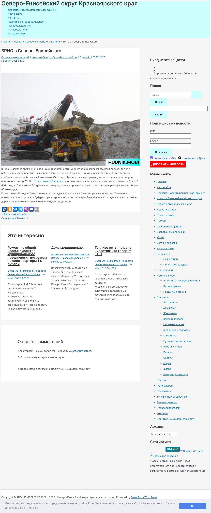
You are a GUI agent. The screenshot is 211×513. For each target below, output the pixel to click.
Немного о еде (166, 275)
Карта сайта (15, 13)
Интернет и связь (173, 324)
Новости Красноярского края (174, 204)
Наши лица (163, 254)
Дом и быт (169, 307)
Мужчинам (169, 335)
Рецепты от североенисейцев (181, 280)
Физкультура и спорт (175, 374)
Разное (167, 352)
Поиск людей (165, 270)
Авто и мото (170, 302)
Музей (160, 237)
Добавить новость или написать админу (32, 9)
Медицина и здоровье (176, 330)
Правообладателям (19, 25)
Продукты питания (174, 291)
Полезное (163, 297)
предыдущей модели (50, 181)
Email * (154, 140)
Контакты (13, 17)
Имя (152, 130)
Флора (167, 368)
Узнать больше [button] (29, 507)
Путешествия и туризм (177, 341)
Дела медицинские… (68, 248)
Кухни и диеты (172, 286)
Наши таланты (165, 248)
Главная (161, 181)
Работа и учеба (172, 346)
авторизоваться (81, 350)
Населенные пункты (169, 226)
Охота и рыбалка (167, 242)
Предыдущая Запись (15, 214)
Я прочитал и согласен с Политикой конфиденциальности (56, 368)
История (162, 220)
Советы (168, 357)
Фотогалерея (165, 385)
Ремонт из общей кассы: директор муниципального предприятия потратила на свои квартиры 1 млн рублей (27, 256)
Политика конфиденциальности (27, 21)
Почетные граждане (175, 264)
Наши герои (170, 259)
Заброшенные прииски (171, 231)
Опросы (161, 380)
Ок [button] (192, 506)
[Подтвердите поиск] (197, 94)
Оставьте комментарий (15, 57)
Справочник (164, 391)
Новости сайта (165, 215)
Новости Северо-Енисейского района (54, 57)
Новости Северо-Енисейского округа (179, 198)
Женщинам (170, 313)
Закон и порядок (173, 318)
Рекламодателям (18, 29)
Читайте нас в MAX (164, 158)
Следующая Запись (14, 218)
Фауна (167, 363)
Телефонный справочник (172, 396)
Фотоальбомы (16, 33)
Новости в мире (166, 209)
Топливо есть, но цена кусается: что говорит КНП (113, 251)
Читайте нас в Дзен (193, 158)
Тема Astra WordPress (144, 497)
